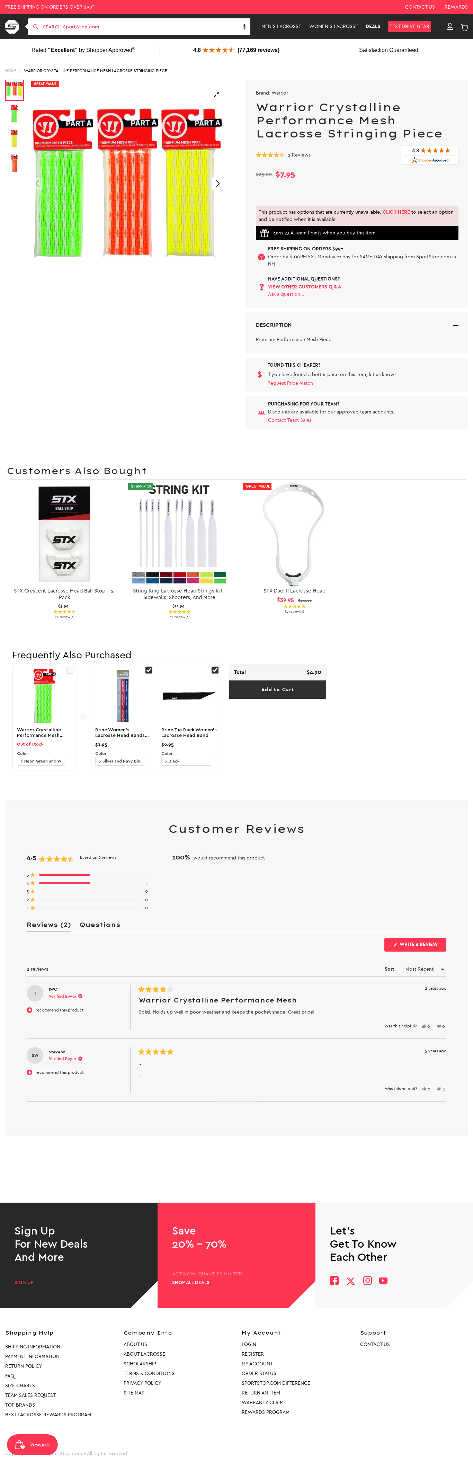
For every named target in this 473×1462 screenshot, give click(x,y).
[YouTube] (383, 1281)
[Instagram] (367, 1281)
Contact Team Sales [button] (289, 420)
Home (11, 70)
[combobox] (146, 26)
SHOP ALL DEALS (190, 1282)
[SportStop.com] (13, 27)
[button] (244, 26)
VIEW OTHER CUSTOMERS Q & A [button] (304, 287)
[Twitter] (351, 1281)
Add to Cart (277, 690)
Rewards (456, 7)
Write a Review (422, 946)
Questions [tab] (99, 926)
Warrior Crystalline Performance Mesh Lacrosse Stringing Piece (95, 70)
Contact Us (420, 7)
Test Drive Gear (409, 26)
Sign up (24, 1282)
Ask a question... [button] (286, 294)
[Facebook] (334, 1281)
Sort (390, 969)
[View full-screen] (216, 94)
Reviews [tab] (49, 926)
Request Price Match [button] (290, 383)
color (22, 753)
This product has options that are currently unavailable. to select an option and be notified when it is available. (356, 215)
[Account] (450, 26)
